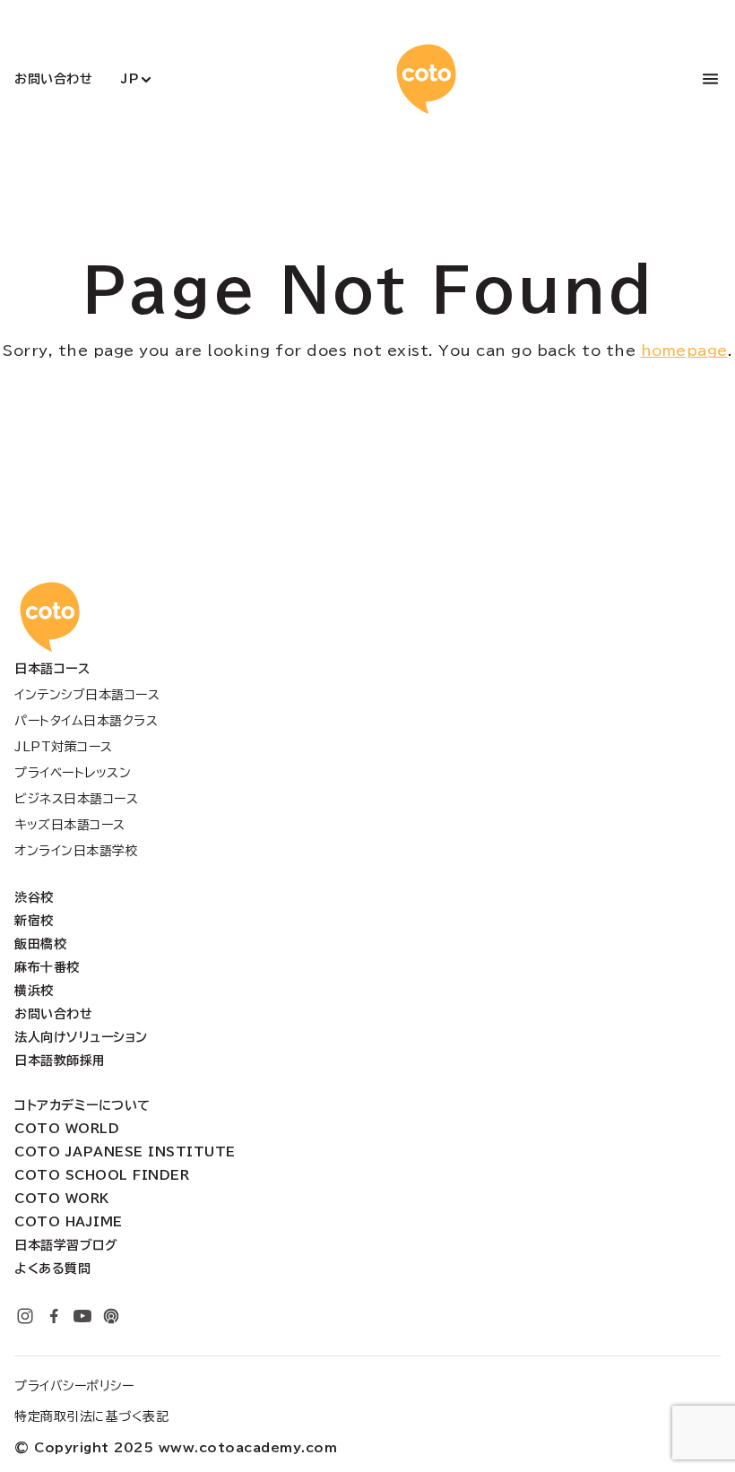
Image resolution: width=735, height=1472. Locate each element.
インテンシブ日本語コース (87, 694)
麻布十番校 (47, 967)
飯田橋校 (40, 944)
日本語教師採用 (60, 1060)
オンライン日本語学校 (76, 850)
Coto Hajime (68, 1222)
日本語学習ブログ (65, 1245)
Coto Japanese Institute (125, 1152)
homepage (684, 350)
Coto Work (61, 1198)
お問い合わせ (53, 79)
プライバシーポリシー (74, 1386)
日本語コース (52, 668)
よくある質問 (52, 1268)
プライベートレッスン (72, 772)
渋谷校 (34, 897)
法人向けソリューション (81, 1037)
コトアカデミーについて (82, 1105)
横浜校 (34, 990)
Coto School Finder (101, 1175)
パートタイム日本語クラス (86, 720)
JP (130, 79)
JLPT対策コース (63, 746)
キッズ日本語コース (69, 824)
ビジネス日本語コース (76, 798)
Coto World (66, 1128)
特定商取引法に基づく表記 (91, 1416)
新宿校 (34, 920)
